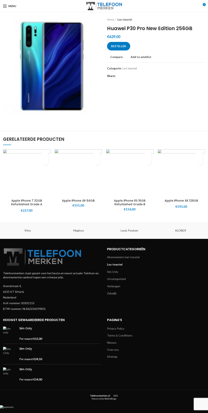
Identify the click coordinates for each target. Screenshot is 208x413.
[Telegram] (138, 76)
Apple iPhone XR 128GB (181, 200)
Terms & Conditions (119, 335)
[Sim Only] (9, 334)
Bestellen (118, 46)
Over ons (113, 349)
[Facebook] (119, 76)
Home (110, 19)
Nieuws (112, 342)
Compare (116, 57)
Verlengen (113, 286)
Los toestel (124, 19)
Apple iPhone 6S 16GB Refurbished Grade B (129, 202)
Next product (203, 19)
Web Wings (110, 398)
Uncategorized (116, 279)
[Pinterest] (129, 76)
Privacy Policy (115, 328)
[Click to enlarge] (10, 108)
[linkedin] (133, 76)
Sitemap (112, 356)
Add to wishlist (141, 57)
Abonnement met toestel (123, 257)
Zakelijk (112, 293)
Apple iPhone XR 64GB (78, 200)
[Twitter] (124, 76)
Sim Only (112, 271)
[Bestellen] (45, 162)
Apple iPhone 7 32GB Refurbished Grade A (26, 202)
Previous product (195, 19)
